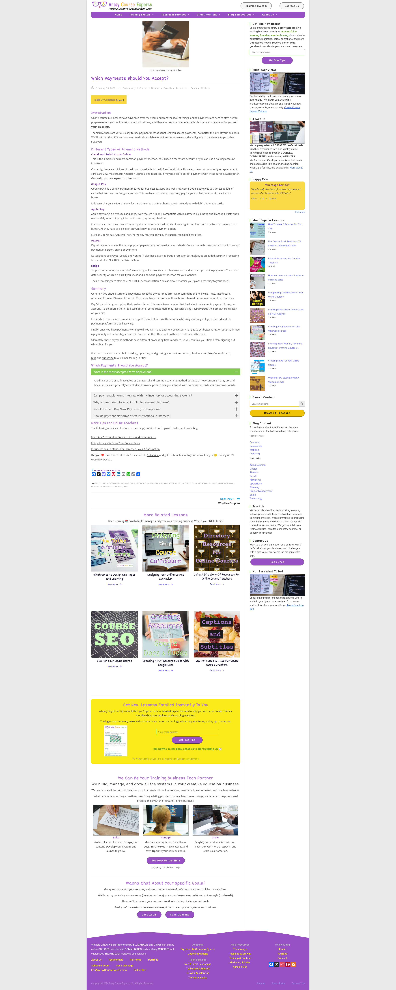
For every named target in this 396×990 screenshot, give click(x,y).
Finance (155, 88)
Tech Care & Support (198, 968)
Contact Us (291, 5)
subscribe (108, 358)
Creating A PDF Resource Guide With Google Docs (166, 663)
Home (118, 14)
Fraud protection (138, 483)
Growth (168, 88)
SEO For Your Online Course (114, 661)
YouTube (282, 953)
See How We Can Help (165, 860)
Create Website (258, 111)
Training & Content (240, 958)
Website (254, 449)
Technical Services (173, 14)
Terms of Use (298, 983)
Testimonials (115, 959)
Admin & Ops (240, 967)
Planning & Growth (240, 953)
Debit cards (123, 483)
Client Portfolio (207, 14)
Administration (258, 465)
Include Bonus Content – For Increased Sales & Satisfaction (125, 449)
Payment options (226, 483)
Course (143, 88)
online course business (189, 483)
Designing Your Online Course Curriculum (165, 577)
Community (129, 88)
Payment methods (209, 483)
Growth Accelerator (198, 973)
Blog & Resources (240, 14)
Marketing (255, 479)
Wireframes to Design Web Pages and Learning (114, 577)
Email (282, 949)
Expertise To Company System (198, 949)
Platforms (135, 959)
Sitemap (261, 983)
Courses (254, 442)
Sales (194, 88)
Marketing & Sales (240, 962)
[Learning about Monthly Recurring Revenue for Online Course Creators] (258, 349)
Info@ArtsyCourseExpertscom (109, 970)
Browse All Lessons (277, 413)
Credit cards (111, 483)
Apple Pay (100, 483)
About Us (268, 14)
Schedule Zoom (100, 965)
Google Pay (152, 483)
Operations (256, 483)
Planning (254, 487)
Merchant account (168, 483)
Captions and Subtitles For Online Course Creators (217, 663)
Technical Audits (197, 977)
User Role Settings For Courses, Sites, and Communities (123, 437)
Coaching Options (198, 953)
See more (300, 212)
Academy (197, 944)
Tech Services (197, 959)
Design (254, 468)
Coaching (255, 453)
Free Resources (240, 944)
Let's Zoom (149, 914)
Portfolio (153, 959)
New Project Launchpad (197, 964)
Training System (256, 5)
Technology (256, 498)
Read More (113, 584)
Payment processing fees (102, 486)
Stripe (125, 486)
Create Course (292, 107)
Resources (181, 88)
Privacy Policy (278, 983)
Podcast (282, 958)
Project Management (261, 491)
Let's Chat (277, 562)
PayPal (118, 486)
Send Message (179, 914)
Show (120, 100)
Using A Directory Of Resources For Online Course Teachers (217, 576)
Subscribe (153, 455)
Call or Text (139, 970)
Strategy (205, 88)
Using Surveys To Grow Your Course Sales (115, 443)
